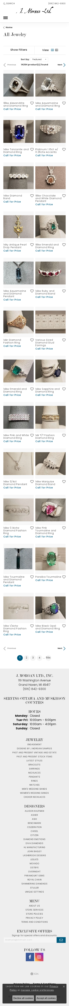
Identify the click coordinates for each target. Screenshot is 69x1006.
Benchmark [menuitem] (34, 823)
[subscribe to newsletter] (61, 940)
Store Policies (34, 914)
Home (9, 28)
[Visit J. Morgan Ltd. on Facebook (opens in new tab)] (30, 957)
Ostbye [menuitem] (34, 868)
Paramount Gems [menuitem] (34, 876)
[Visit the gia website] (34, 973)
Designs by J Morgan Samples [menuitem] (34, 749)
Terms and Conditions (34, 922)
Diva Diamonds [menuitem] (34, 844)
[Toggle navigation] (5, 17)
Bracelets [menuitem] (34, 765)
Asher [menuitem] (34, 815)
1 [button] (21, 657)
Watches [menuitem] (34, 785)
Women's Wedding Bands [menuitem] (34, 793)
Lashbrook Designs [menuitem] (34, 856)
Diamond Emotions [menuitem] (34, 839)
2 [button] (26, 658)
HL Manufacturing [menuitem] (34, 848)
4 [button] (39, 658)
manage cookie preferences (37, 990)
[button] (9, 4)
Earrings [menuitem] (34, 769)
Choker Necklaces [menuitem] (34, 797)
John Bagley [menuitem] (34, 852)
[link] (57, 4)
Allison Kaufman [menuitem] (34, 811)
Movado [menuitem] (34, 864)
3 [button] (33, 658)
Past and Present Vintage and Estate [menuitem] (34, 753)
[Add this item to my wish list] (31, 103)
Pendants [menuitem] (34, 777)
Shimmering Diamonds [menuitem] (34, 884)
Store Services (34, 910)
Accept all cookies (46, 998)
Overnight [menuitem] (34, 872)
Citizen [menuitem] (34, 835)
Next (60, 65)
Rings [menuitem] (34, 781)
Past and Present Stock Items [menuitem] (34, 757)
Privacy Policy (34, 918)
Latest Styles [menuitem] (34, 761)
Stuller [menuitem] (34, 888)
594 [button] (48, 658)
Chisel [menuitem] (34, 831)
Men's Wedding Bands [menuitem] (34, 789)
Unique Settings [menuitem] (34, 892)
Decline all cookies (23, 998)
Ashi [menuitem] (34, 819)
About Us (34, 906)
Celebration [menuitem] (34, 827)
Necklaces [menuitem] (34, 773)
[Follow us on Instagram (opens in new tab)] (39, 957)
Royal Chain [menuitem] (34, 880)
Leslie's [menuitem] (34, 860)
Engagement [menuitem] (34, 745)
